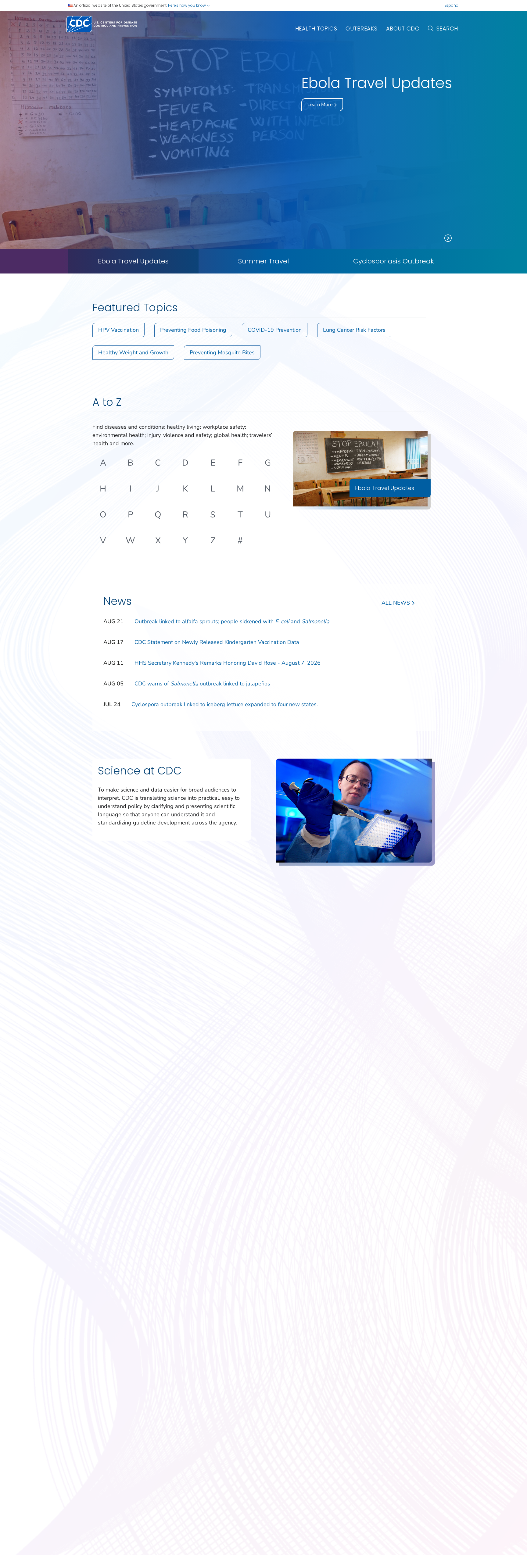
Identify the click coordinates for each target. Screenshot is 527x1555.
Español (451, 5)
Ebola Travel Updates (133, 261)
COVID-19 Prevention (275, 330)
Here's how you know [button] (187, 5)
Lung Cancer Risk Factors (354, 330)
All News (396, 602)
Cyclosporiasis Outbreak (393, 261)
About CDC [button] (403, 28)
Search (447, 28)
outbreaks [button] (362, 28)
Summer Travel (263, 261)
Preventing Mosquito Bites (222, 352)
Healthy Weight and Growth (133, 352)
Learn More (320, 104)
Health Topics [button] (316, 28)
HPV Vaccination (118, 330)
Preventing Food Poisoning (193, 330)
